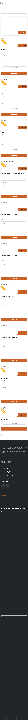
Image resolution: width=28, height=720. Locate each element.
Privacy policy (5, 499)
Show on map (8, 476)
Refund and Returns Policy (7, 501)
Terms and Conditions (7, 503)
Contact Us (4, 495)
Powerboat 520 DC (9, 214)
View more (14, 73)
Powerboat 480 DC (9, 337)
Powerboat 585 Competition (13, 173)
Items (22, 32)
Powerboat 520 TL (9, 296)
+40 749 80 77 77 (9, 474)
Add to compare (15, 67)
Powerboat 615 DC (9, 91)
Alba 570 (4, 132)
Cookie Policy (5, 497)
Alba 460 (5, 378)
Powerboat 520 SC (9, 255)
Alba (3, 50)
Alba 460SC (5, 419)
